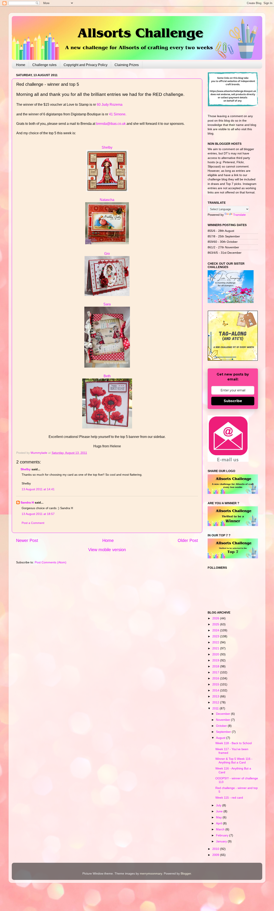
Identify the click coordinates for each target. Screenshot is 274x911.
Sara (107, 304)
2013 (216, 696)
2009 (216, 855)
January (222, 841)
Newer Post (27, 540)
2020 (216, 654)
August (221, 737)
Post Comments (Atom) (50, 562)
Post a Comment (33, 523)
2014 (216, 690)
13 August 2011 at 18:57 (38, 514)
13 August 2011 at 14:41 (38, 489)
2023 (216, 636)
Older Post (188, 540)
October (222, 725)
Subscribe (233, 401)
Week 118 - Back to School (233, 743)
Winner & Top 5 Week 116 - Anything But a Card (233, 760)
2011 (216, 708)
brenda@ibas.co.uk (111, 123)
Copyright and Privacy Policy (85, 65)
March (220, 829)
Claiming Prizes (127, 65)
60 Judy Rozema (109, 104)
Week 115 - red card (229, 797)
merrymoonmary (151, 873)
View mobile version (107, 549)
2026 (216, 618)
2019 (216, 660)
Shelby (107, 147)
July (219, 805)
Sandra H (27, 502)
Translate (239, 214)
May (219, 817)
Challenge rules (44, 65)
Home (20, 65)
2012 (216, 702)
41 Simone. (117, 114)
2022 (216, 642)
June (219, 811)
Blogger (186, 873)
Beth (107, 376)
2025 (216, 624)
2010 (216, 849)
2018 (216, 666)
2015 (216, 684)
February (222, 835)
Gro (107, 253)
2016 (216, 678)
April (219, 823)
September (224, 731)
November (223, 719)
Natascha (107, 200)
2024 (216, 630)
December (223, 713)
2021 (216, 648)
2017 (216, 672)
